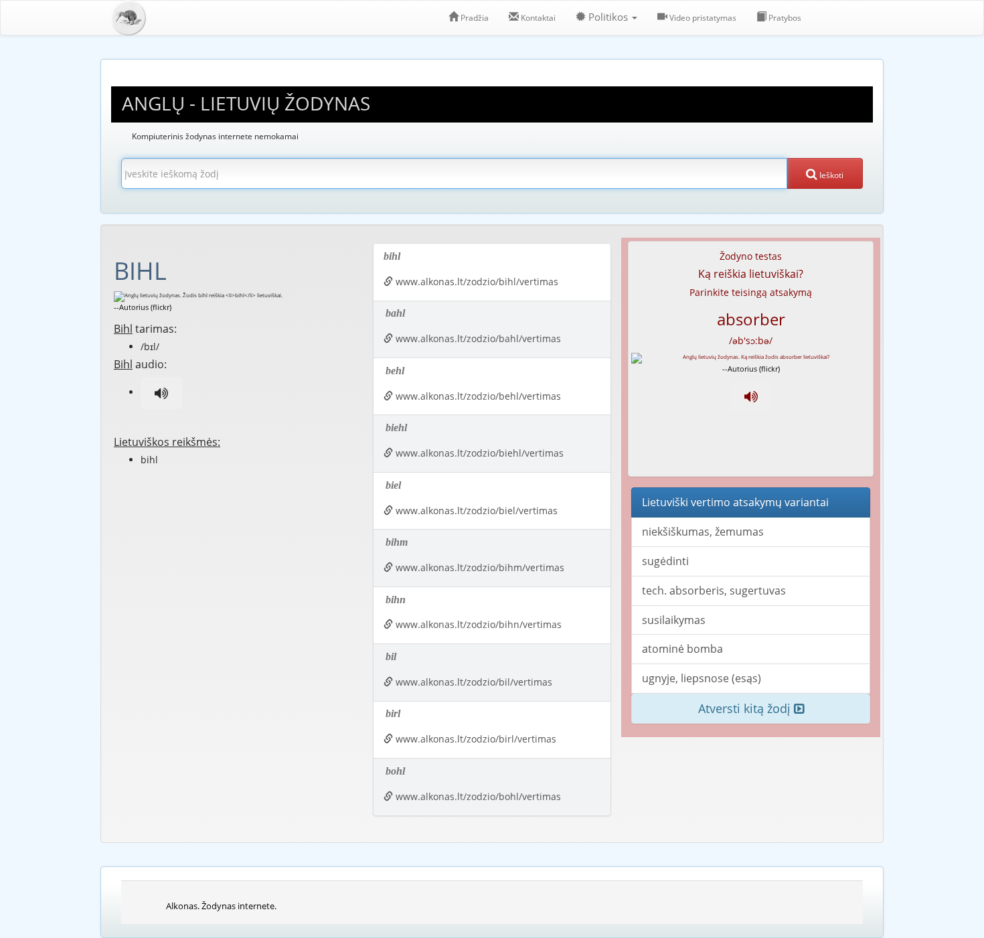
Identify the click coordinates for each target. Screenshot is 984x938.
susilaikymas (674, 620)
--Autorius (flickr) (142, 307)
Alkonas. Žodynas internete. (221, 906)
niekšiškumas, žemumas (703, 531)
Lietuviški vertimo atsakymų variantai (735, 502)
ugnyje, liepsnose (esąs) (701, 678)
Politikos (608, 17)
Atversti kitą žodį (746, 708)
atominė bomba (682, 648)
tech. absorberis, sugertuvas (714, 590)
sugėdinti (665, 561)
